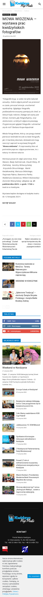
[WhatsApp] (28, 224)
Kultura (26, 11)
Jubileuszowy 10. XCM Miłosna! (28, 425)
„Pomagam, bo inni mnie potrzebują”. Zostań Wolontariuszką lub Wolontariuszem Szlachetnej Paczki (11, 244)
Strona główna (7, 11)
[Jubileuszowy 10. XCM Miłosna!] (8, 428)
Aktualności (18, 11)
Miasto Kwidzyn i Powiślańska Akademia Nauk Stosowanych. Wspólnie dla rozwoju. (27, 477)
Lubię (37, 321)
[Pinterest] (23, 224)
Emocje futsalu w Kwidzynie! (27, 390)
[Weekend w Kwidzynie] (21, 355)
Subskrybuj (34, 331)
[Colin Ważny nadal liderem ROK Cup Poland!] (8, 416)
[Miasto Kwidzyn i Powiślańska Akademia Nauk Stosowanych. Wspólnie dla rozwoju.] (8, 478)
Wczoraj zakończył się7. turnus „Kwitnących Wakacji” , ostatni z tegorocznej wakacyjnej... (28, 489)
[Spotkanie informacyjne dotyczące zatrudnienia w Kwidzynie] (8, 439)
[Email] (34, 224)
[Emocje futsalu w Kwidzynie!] (8, 392)
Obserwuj (35, 326)
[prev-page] (3, 306)
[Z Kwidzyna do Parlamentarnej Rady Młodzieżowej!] (8, 451)
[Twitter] (17, 224)
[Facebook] (12, 224)
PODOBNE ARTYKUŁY (12, 258)
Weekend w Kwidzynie (14, 367)
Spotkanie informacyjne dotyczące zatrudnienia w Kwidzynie (26, 439)
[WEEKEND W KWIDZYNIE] (8, 284)
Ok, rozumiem (34, 576)
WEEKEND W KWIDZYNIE (27, 281)
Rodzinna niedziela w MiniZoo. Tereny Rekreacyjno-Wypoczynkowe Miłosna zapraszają (26, 269)
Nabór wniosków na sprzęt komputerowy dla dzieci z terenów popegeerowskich (31, 243)
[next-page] (7, 306)
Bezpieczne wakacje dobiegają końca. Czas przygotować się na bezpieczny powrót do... (28, 403)
